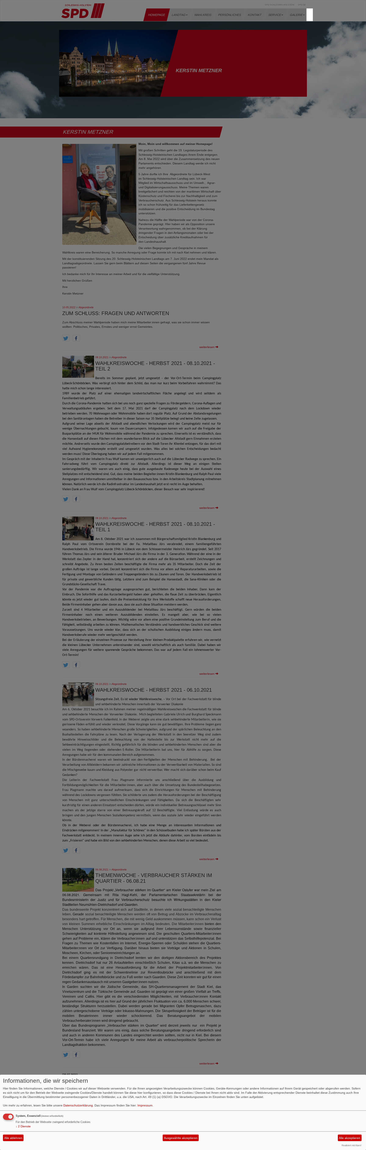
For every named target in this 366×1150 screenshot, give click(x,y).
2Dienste (23, 1126)
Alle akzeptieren (349, 1138)
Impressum (144, 1105)
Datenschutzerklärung (78, 1105)
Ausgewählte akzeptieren (181, 1138)
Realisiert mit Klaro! (351, 1145)
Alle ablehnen (13, 1138)
